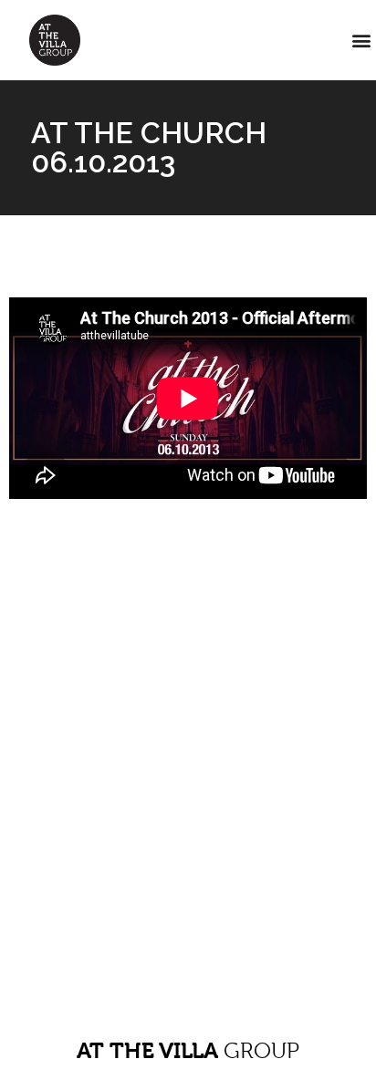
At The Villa (188, 1051)
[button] (361, 41)
